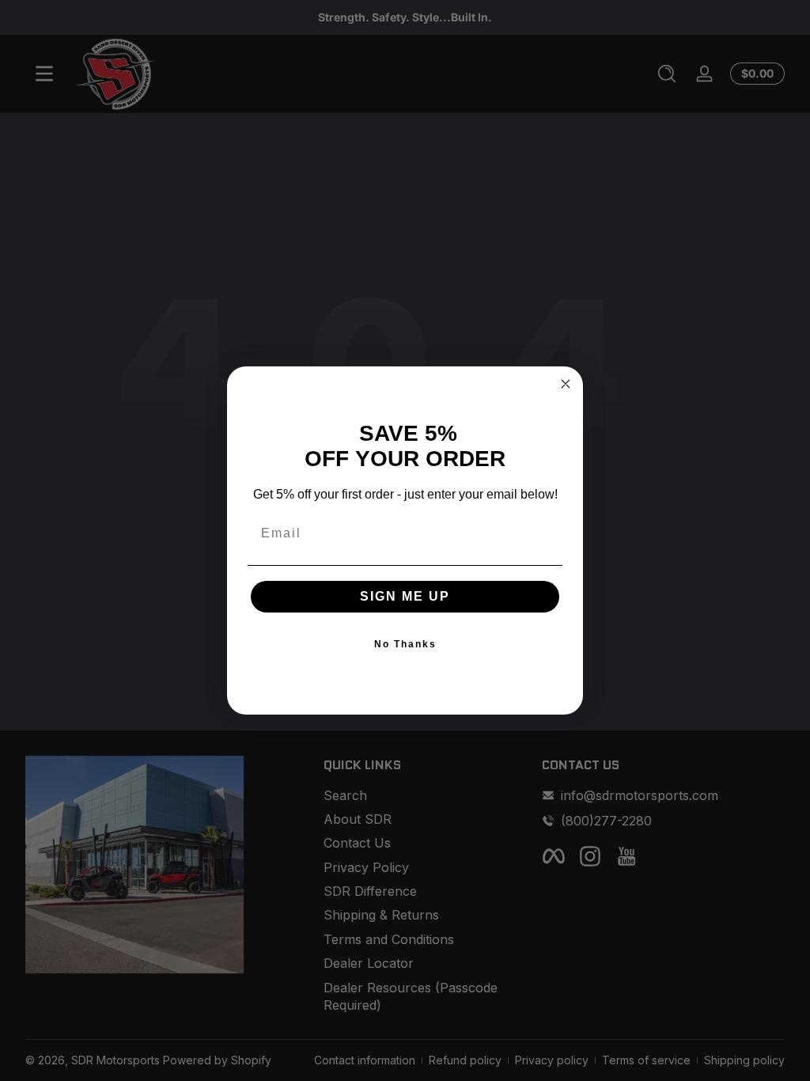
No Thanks (405, 644)
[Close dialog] (565, 383)
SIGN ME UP (405, 596)
